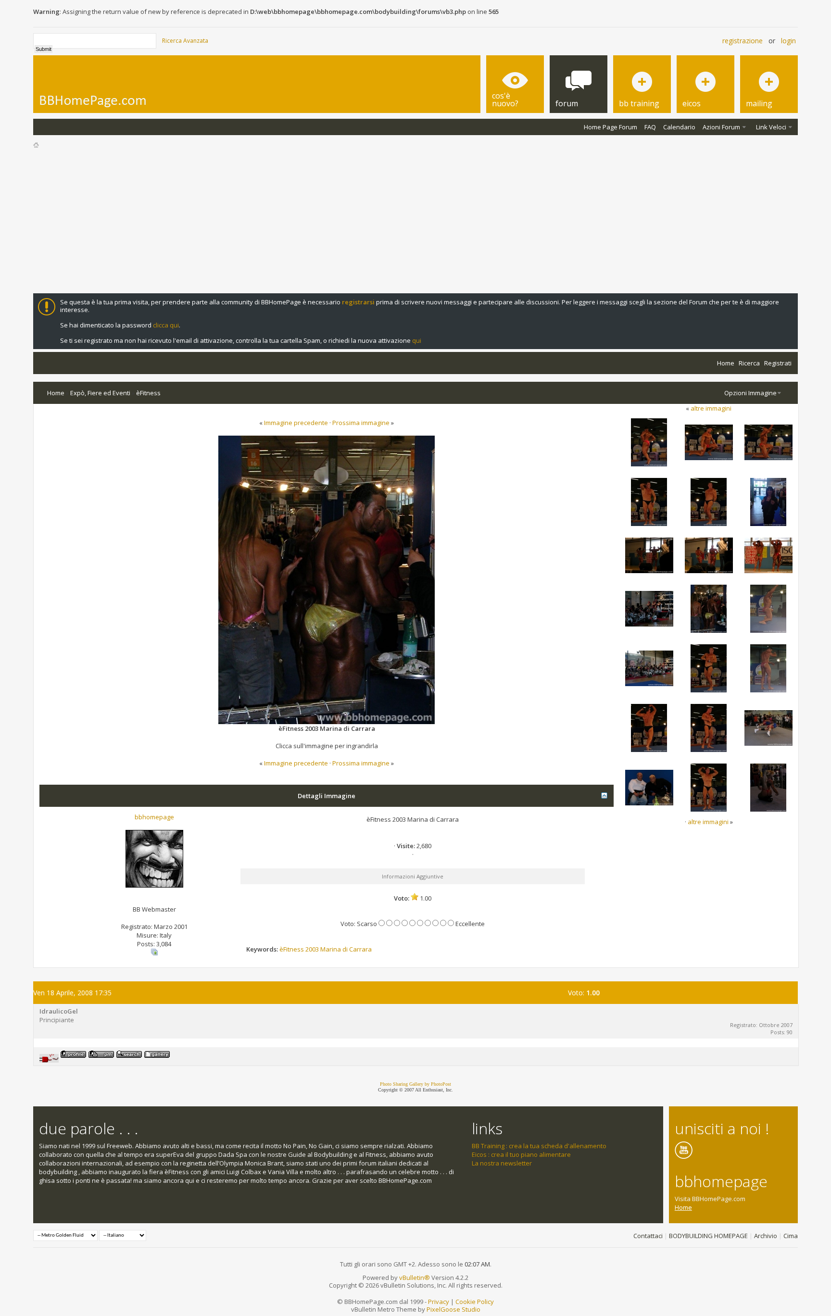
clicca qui (166, 325)
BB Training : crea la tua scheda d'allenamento (539, 1145)
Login (788, 40)
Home (725, 363)
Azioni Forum (721, 127)
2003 (312, 949)
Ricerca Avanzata (185, 41)
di (345, 949)
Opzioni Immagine (750, 393)
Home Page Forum (610, 127)
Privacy (438, 1301)
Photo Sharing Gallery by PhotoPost (415, 1084)
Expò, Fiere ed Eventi (100, 393)
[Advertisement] (415, 221)
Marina (330, 949)
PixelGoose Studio (453, 1309)
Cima (790, 1235)
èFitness (148, 393)
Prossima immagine (361, 422)
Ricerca (749, 363)
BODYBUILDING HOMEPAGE (708, 1235)
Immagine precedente (296, 422)
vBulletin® (414, 1277)
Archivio (765, 1235)
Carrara (360, 949)
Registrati (778, 363)
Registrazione (742, 40)
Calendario (679, 127)
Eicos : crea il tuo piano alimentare (521, 1154)
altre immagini (711, 408)
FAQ (650, 127)
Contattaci (648, 1235)
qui (416, 340)
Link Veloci (771, 127)
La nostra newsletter (502, 1163)
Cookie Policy (474, 1301)
